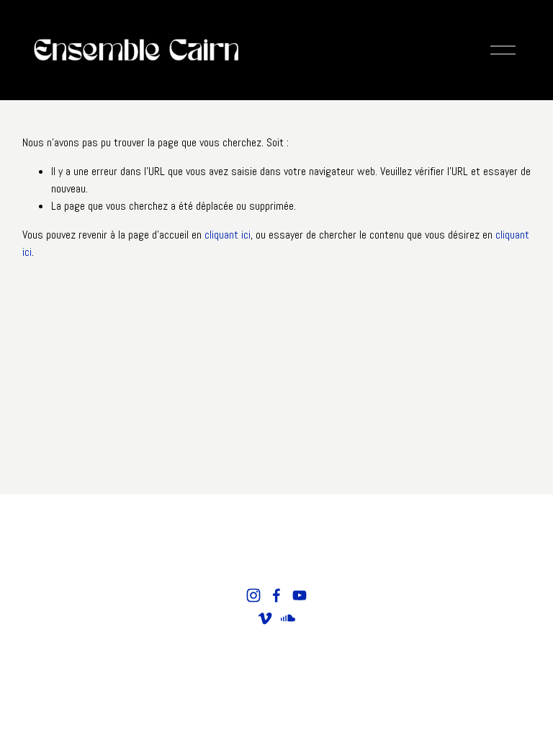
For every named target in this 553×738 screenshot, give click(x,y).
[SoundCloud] (288, 618)
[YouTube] (299, 595)
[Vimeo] (265, 618)
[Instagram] (253, 595)
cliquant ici (227, 234)
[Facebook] (276, 595)
